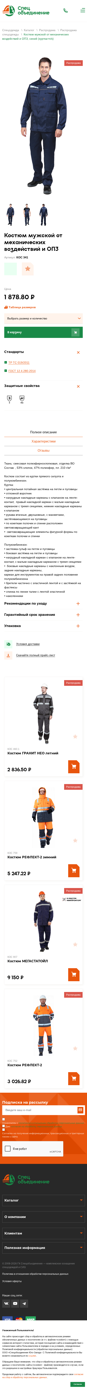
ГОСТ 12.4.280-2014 (22, 371)
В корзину (14, 332)
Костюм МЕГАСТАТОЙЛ (27, 961)
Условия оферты (12, 1281)
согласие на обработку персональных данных (36, 1126)
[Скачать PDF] (10, 269)
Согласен (78, 1384)
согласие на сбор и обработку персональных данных (42, 1376)
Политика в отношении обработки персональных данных (35, 1274)
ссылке (32, 1356)
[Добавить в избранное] (28, 268)
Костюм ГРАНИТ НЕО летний (32, 753)
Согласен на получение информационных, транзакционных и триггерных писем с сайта (43, 1135)
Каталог (11, 1200)
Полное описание (43, 432)
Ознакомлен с (43, 1123)
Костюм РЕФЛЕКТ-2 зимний (31, 857)
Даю (33, 1126)
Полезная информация (24, 1248)
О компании (15, 1217)
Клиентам (13, 1233)
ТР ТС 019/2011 (19, 362)
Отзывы (44, 450)
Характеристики (44, 441)
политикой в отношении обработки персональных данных (51, 1123)
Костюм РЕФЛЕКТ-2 (24, 1065)
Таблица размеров (22, 307)
